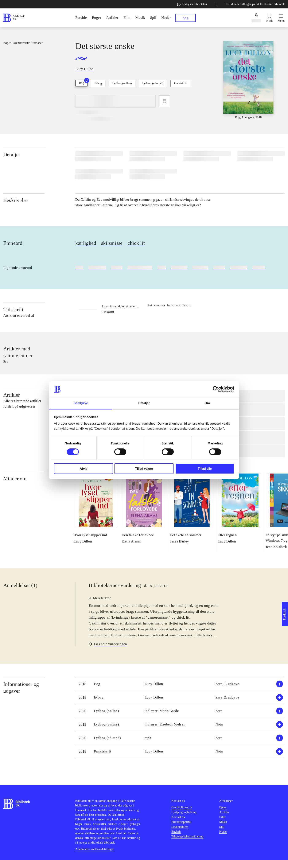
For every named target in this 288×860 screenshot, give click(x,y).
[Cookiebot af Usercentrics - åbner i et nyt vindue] (215, 389)
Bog (81, 83)
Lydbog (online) (122, 83)
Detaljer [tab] (144, 403)
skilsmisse (111, 243)
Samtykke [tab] (81, 403)
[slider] (248, 80)
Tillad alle (205, 468)
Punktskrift (180, 83)
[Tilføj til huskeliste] (164, 101)
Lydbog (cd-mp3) (152, 83)
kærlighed (85, 243)
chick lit (136, 243)
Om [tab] (207, 403)
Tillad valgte (144, 468)
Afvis (83, 468)
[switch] (120, 451)
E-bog (98, 83)
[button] (180, 684)
